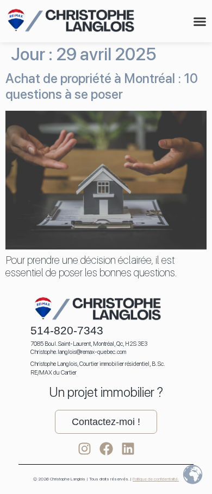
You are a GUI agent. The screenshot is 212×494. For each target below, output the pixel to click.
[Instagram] (84, 448)
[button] (200, 21)
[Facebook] (106, 448)
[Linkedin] (128, 448)
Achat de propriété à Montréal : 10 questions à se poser (101, 86)
